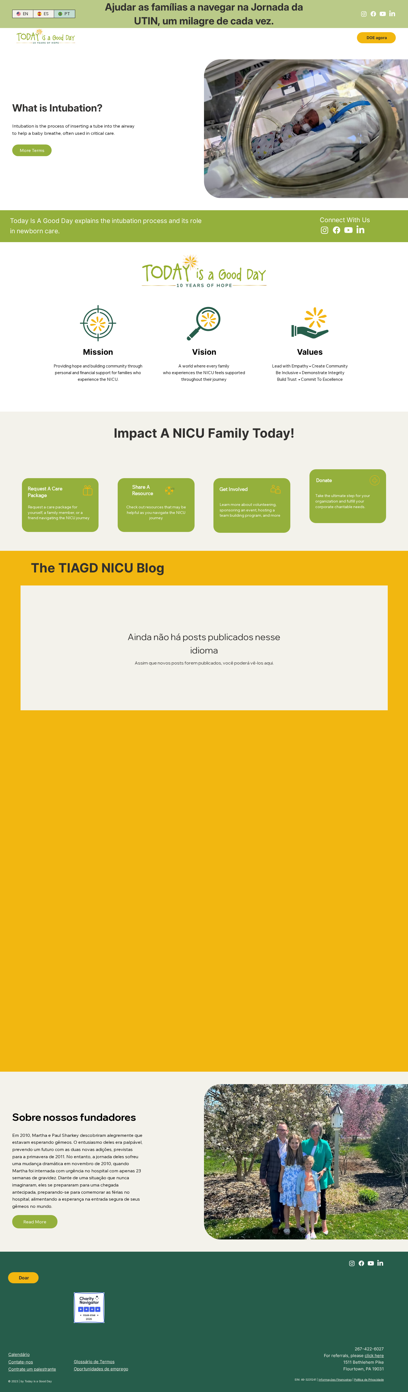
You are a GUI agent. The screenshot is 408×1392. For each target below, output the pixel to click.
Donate (324, 480)
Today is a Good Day (38, 1381)
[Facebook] (373, 13)
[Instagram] (363, 13)
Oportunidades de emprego (101, 1368)
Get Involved (234, 489)
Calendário (19, 1354)
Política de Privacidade (369, 1379)
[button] (32, 150)
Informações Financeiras (335, 1379)
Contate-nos (20, 1362)
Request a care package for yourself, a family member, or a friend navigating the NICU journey (59, 512)
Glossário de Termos (94, 1361)
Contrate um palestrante (32, 1369)
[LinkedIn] (392, 13)
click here (374, 1355)
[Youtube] (382, 13)
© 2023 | (14, 1381)
